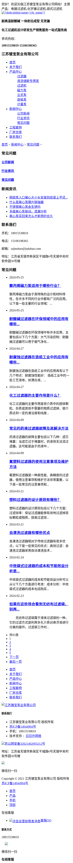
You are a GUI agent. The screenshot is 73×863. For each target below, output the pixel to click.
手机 (12, 800)
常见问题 (23, 122)
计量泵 (21, 104)
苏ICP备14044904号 (22, 726)
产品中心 (15, 71)
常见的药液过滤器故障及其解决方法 (39, 428)
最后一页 (15, 661)
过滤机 (21, 85)
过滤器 (21, 76)
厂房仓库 (15, 132)
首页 (12, 62)
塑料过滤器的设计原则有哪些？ (35, 500)
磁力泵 (21, 90)
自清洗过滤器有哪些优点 (29, 533)
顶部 (12, 805)
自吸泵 (21, 99)
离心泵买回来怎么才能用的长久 (31, 216)
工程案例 (15, 127)
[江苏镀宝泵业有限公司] (19, 705)
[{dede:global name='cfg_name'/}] (23, 12)
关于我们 (15, 67)
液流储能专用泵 (28, 81)
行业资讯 (23, 118)
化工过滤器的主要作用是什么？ (35, 395)
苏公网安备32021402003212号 (25, 743)
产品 (12, 795)
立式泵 (21, 95)
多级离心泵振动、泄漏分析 (28, 211)
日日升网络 (33, 736)
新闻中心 (15, 109)
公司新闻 (23, 113)
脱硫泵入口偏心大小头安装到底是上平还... (38, 197)
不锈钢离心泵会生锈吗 (24, 206)
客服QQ (45, 820)
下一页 (14, 657)
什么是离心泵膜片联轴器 (26, 202)
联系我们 (15, 136)
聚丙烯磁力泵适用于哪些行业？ (35, 286)
